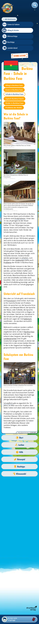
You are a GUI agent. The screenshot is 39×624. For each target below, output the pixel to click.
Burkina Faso (29, 332)
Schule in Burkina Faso (14, 94)
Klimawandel (21, 473)
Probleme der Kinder (14, 107)
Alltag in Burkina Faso (14, 85)
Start (21, 437)
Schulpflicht (8, 403)
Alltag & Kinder (13, 30)
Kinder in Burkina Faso (14, 103)
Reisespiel (21, 459)
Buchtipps (21, 466)
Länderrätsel (12, 48)
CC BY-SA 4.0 (11, 178)
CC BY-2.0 (11, 147)
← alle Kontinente (9, 19)
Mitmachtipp (12, 36)
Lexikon (21, 445)
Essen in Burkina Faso (14, 90)
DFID (6, 147)
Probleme (7, 262)
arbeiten (25, 258)
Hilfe (21, 452)
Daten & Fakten (13, 24)
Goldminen (19, 260)
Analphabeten (19, 218)
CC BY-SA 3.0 (14, 210)
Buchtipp (10, 42)
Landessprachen (10, 338)
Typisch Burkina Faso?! (15, 99)
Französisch (11, 301)
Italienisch (28, 319)
